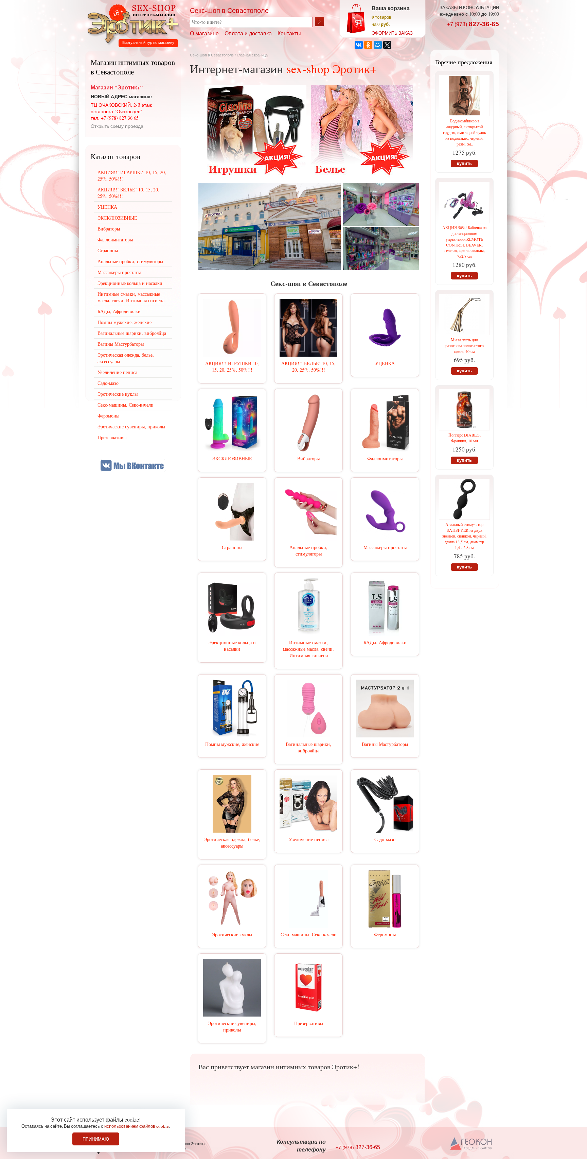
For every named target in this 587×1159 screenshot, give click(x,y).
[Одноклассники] (368, 45)
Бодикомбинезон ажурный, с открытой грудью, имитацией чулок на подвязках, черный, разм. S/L (464, 132)
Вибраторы (308, 458)
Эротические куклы (232, 934)
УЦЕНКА (385, 363)
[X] (387, 45)
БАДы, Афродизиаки (385, 642)
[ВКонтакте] (359, 45)
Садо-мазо (384, 839)
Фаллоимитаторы (385, 458)
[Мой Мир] (378, 45)
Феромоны (385, 934)
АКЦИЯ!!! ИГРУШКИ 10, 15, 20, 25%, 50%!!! (232, 366)
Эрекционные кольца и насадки (232, 645)
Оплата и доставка (248, 33)
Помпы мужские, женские (232, 744)
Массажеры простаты (385, 547)
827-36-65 (473, 24)
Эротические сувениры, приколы (232, 1026)
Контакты (289, 33)
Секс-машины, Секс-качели (309, 934)
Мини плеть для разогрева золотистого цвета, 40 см (464, 345)
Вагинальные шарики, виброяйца (308, 747)
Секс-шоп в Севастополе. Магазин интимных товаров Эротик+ (131, 23)
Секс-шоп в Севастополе (212, 55)
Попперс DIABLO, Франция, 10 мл (464, 437)
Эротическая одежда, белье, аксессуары (232, 842)
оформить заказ (392, 33)
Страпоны (232, 547)
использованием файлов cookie (136, 1126)
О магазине (204, 33)
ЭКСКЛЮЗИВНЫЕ (232, 458)
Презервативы (308, 1023)
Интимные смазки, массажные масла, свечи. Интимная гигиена (308, 649)
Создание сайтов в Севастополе (471, 1144)
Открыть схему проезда (117, 126)
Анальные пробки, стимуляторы (308, 550)
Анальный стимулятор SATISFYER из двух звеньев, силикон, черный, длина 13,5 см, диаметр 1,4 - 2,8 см (464, 536)
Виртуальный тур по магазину (148, 42)
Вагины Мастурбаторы (385, 744)
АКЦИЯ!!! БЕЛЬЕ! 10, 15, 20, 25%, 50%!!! (308, 366)
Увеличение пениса (308, 839)
